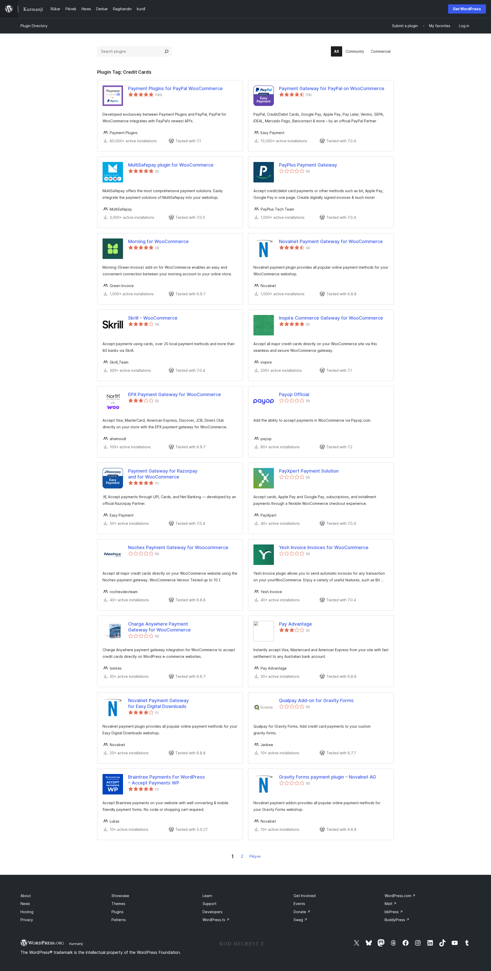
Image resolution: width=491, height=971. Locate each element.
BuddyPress (397, 920)
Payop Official (294, 394)
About (25, 895)
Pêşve (255, 856)
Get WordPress (467, 9)
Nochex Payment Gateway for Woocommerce (178, 547)
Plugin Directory (34, 26)
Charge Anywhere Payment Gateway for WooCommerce (159, 626)
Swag (300, 920)
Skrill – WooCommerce (152, 318)
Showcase (120, 895)
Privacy (26, 920)
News (25, 903)
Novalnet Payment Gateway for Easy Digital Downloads (158, 703)
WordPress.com (400, 895)
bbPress (394, 912)
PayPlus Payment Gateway (308, 165)
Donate (302, 912)
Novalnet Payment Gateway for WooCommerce (331, 241)
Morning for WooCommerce (158, 241)
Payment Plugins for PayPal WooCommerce (175, 88)
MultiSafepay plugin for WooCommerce (171, 165)
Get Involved (305, 895)
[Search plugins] (166, 51)
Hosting (27, 912)
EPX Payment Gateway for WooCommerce (174, 394)
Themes (118, 903)
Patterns (118, 920)
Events (299, 903)
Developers (212, 912)
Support (209, 903)
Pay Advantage (295, 624)
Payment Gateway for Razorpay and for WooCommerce (162, 473)
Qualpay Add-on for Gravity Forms (316, 700)
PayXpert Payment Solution (309, 471)
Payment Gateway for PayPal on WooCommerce (331, 88)
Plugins (117, 912)
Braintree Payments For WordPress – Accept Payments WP (166, 779)
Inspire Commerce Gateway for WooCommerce (331, 318)
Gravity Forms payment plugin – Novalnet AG (327, 777)
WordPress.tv (216, 920)
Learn (207, 895)
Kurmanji (76, 944)
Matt (391, 903)
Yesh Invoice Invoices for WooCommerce (324, 547)
